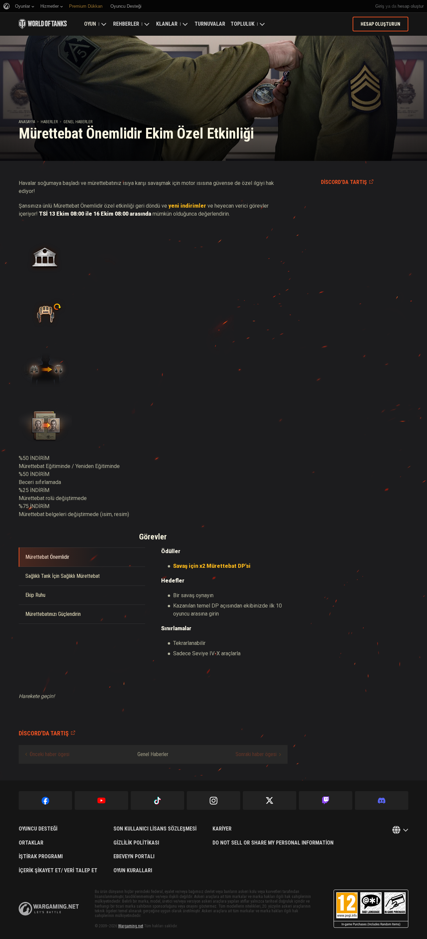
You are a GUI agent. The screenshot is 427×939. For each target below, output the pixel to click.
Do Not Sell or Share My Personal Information (273, 843)
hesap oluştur (411, 6)
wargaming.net (49, 908)
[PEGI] (371, 909)
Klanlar (166, 24)
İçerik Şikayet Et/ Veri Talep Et (58, 871)
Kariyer (222, 829)
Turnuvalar (209, 24)
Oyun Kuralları (132, 871)
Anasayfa (27, 122)
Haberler (49, 122)
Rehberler (126, 24)
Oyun (90, 24)
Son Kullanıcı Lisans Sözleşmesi (154, 829)
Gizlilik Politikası (136, 843)
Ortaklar (31, 843)
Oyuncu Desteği (38, 829)
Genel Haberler (77, 122)
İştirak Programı (41, 857)
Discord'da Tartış (344, 182)
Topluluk (243, 24)
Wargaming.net (130, 926)
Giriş (379, 6)
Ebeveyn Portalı (133, 857)
